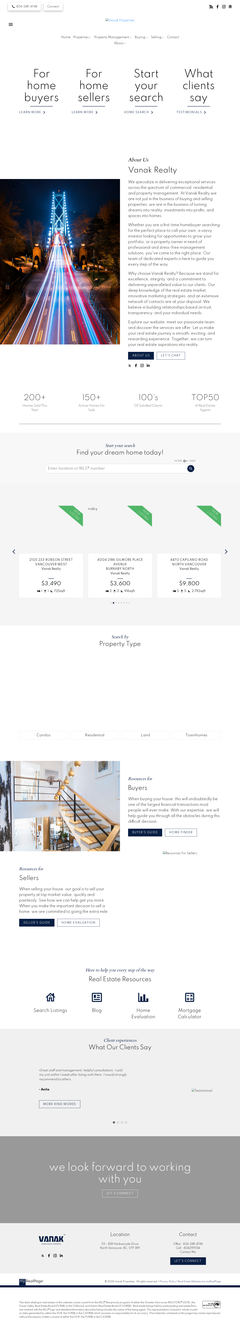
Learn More (30, 112)
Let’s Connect (120, 1193)
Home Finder (181, 832)
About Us (141, 355)
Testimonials (189, 112)
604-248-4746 (26, 6)
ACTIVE (178, 461)
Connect (53, 6)
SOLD (192, 461)
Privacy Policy (168, 1281)
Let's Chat (171, 355)
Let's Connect (188, 1261)
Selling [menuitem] (156, 37)
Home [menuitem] (65, 37)
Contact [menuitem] (173, 37)
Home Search (136, 112)
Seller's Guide (36, 922)
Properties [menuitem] (81, 37)
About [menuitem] (118, 43)
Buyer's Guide (145, 832)
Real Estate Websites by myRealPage (199, 1281)
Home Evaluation (78, 922)
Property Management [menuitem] (111, 37)
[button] (24, 7)
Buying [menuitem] (140, 37)
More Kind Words (59, 1104)
